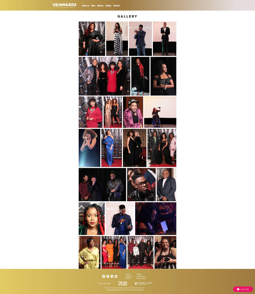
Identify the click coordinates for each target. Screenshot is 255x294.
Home (128, 274)
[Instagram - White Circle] (111, 276)
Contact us (140, 276)
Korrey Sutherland (136, 290)
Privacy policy (141, 278)
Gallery (139, 274)
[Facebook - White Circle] (103, 276)
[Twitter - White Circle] (107, 276)
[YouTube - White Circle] (115, 276)
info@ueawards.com (113, 290)
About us (129, 276)
